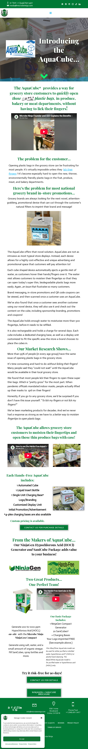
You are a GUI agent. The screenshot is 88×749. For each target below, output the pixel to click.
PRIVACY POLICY (73, 723)
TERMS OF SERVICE (54, 727)
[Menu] (50, 13)
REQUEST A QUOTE (48, 723)
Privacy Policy (23, 744)
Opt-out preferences (11, 744)
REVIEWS (61, 723)
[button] (41, 718)
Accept (21, 739)
